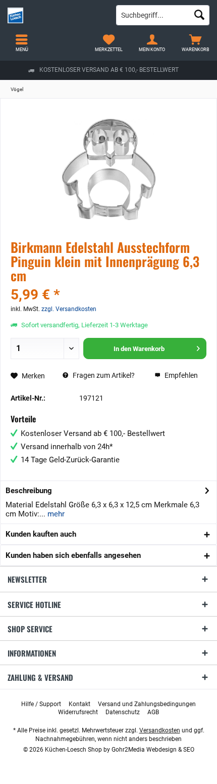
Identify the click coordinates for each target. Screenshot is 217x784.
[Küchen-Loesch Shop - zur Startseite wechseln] (54, 15)
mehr (55, 513)
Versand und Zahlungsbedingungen (147, 704)
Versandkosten (159, 730)
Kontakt (79, 704)
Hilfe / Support (41, 704)
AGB (153, 712)
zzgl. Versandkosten (68, 309)
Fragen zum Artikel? (103, 375)
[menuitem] (195, 43)
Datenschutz (122, 712)
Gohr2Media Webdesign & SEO (153, 749)
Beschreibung (29, 490)
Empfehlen (180, 375)
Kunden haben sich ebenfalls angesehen (73, 555)
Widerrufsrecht (78, 712)
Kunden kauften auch (41, 534)
